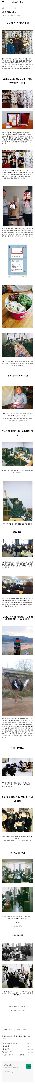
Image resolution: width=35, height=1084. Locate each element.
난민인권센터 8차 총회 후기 (10, 1043)
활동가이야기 (18, 1036)
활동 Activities (7, 1036)
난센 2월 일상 (6, 1049)
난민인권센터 (8, 1065)
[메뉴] (3, 2)
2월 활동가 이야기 (7, 1052)
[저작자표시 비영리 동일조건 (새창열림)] (23, 1029)
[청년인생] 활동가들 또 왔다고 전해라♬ (13, 1055)
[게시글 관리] (11, 1029)
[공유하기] (9, 1029)
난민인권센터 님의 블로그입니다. (13, 1067)
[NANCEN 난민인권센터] (17, 2)
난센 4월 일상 (6, 1046)
